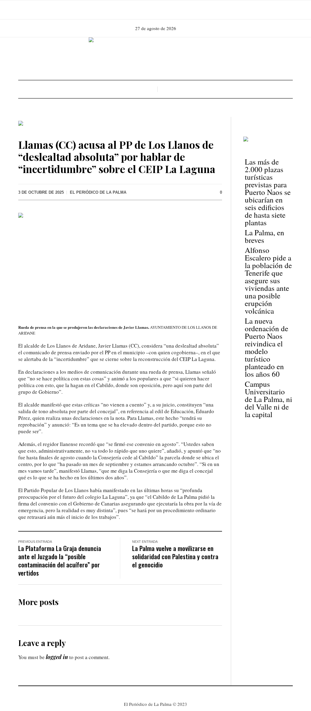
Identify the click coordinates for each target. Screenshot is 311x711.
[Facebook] (146, 10)
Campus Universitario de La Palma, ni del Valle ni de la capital (268, 399)
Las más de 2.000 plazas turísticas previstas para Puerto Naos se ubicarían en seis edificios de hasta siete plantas (268, 192)
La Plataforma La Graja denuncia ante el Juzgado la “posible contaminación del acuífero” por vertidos (59, 560)
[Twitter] (163, 10)
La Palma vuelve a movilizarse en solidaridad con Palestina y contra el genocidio (175, 556)
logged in (57, 657)
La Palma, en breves (264, 236)
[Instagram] (155, 10)
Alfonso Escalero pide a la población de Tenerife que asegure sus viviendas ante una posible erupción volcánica (268, 280)
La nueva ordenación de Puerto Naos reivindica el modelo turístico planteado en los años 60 (266, 347)
